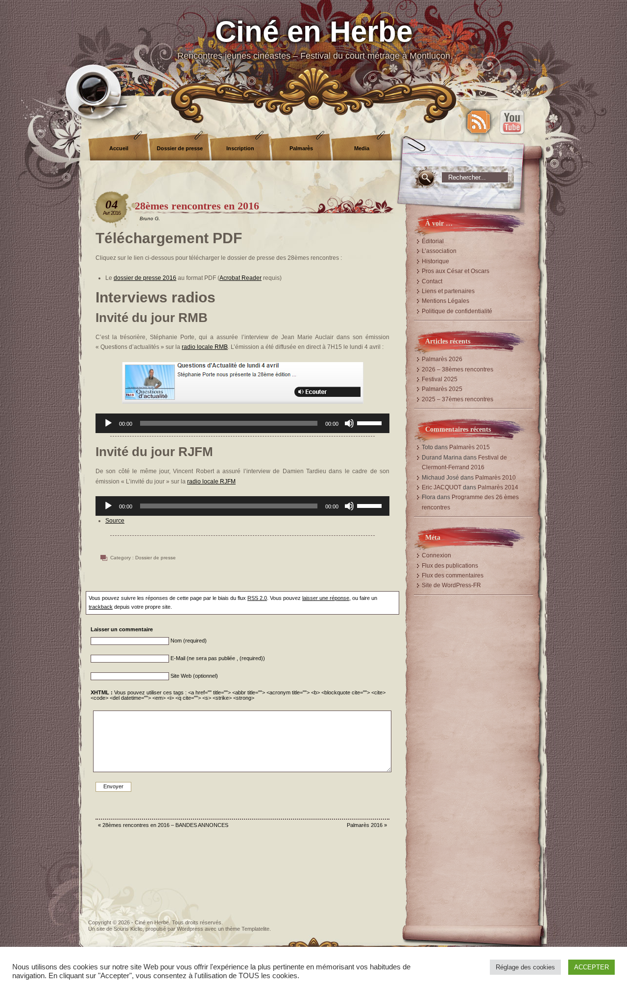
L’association (439, 251)
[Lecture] (108, 423)
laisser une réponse (325, 598)
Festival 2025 (440, 379)
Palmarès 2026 (442, 359)
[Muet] (349, 423)
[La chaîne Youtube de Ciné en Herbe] (511, 122)
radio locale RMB (205, 347)
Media (361, 148)
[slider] (371, 422)
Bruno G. (150, 218)
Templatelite (255, 929)
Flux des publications (450, 565)
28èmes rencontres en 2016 (197, 206)
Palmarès (301, 148)
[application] (242, 423)
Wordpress (190, 929)
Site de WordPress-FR (451, 585)
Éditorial (433, 241)
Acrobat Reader (240, 278)
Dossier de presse (180, 148)
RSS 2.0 (257, 598)
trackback (101, 607)
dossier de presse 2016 (145, 278)
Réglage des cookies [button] (525, 967)
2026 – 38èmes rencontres (457, 369)
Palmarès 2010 (495, 477)
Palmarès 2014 (498, 487)
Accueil (118, 148)
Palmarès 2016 (365, 825)
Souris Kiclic (128, 929)
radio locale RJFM (211, 481)
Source (114, 520)
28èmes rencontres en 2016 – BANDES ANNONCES (165, 825)
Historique (435, 261)
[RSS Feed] (478, 122)
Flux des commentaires (452, 575)
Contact (432, 281)
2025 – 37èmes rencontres (457, 399)
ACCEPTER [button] (591, 967)
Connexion (436, 555)
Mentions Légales (445, 301)
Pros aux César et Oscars (455, 271)
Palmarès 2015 (469, 447)
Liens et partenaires (448, 291)
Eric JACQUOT (441, 487)
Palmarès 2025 (442, 389)
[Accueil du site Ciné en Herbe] (313, 49)
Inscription (240, 148)
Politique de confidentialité (457, 311)
